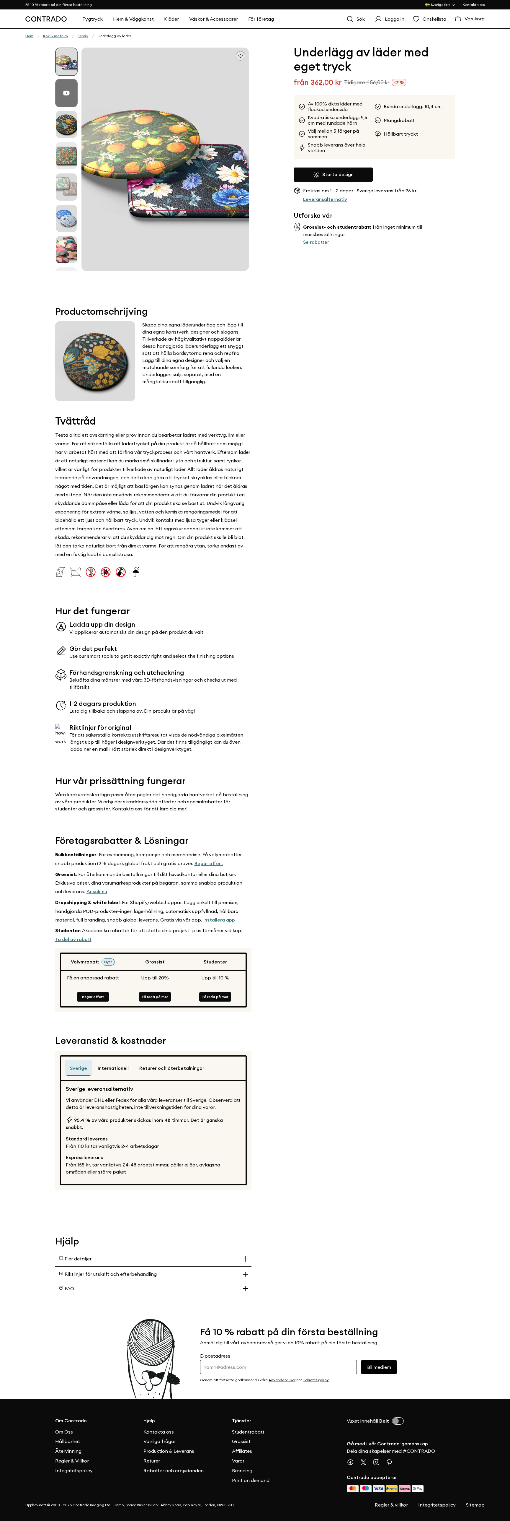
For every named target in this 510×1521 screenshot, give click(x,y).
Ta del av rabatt (73, 939)
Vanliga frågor (159, 1441)
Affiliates (242, 1451)
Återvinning (68, 1451)
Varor (238, 1461)
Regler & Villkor (72, 1461)
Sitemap (475, 1505)
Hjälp (149, 1421)
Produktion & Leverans (168, 1451)
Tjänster (241, 1421)
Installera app (219, 920)
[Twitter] (366, 1462)
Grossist (241, 1441)
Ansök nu (96, 891)
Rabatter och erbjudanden (173, 1470)
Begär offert (208, 863)
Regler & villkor (391, 1505)
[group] (66, 62)
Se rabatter (316, 242)
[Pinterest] (392, 1462)
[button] (165, 159)
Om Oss (64, 1432)
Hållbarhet (67, 1441)
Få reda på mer (155, 996)
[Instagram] (379, 1462)
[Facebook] (353, 1462)
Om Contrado (71, 1421)
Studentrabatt (248, 1432)
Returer (151, 1461)
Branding (242, 1470)
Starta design (338, 174)
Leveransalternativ (325, 199)
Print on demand (250, 1480)
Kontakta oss (474, 4)
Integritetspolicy (74, 1470)
